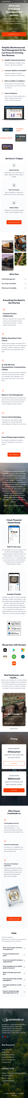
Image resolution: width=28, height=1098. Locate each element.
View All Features (14, 454)
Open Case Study (9, 723)
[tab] (10, 728)
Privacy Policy (5, 1052)
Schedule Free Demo (14, 222)
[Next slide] (25, 709)
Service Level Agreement (8, 1059)
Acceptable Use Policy (8, 1054)
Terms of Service (6, 1049)
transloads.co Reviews (6, 138)
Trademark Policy (6, 1062)
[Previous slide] (3, 709)
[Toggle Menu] (24, 1)
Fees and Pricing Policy (8, 1057)
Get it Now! (14, 763)
